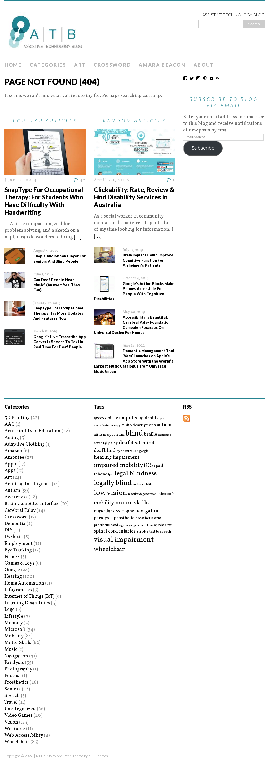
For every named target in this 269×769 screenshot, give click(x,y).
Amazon (13, 451)
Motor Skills (17, 642)
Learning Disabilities (27, 603)
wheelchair (109, 549)
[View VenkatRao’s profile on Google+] (218, 78)
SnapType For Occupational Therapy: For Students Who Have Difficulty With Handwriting (43, 201)
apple (160, 419)
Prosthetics (16, 682)
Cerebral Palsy (19, 510)
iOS (148, 465)
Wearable (14, 729)
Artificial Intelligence (27, 484)
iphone (100, 474)
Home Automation (24, 583)
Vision (11, 722)
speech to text (163, 525)
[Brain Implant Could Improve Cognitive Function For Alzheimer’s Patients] (104, 260)
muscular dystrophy (114, 511)
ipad (158, 466)
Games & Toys (19, 563)
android (148, 418)
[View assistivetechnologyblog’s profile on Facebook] (185, 78)
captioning (164, 435)
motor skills (132, 503)
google (143, 451)
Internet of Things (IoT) (29, 596)
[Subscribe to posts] (186, 418)
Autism (12, 490)
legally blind (113, 483)
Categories (48, 65)
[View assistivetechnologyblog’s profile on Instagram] (198, 78)
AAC (9, 424)
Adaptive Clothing (24, 444)
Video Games (18, 715)
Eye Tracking (18, 550)
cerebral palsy (106, 443)
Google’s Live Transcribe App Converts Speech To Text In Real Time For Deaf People (59, 341)
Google (12, 570)
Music (10, 649)
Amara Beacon (162, 65)
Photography (18, 669)
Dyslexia (13, 537)
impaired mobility (118, 465)
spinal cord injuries (115, 531)
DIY (8, 530)
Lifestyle (13, 616)
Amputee (14, 457)
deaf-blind (142, 443)
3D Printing (17, 418)
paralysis (103, 518)
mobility (104, 503)
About (204, 65)
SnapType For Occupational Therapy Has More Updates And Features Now (58, 313)
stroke (142, 531)
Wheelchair (16, 742)
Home (13, 65)
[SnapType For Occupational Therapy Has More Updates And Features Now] (14, 313)
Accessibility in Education (32, 431)
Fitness (12, 557)
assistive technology (107, 425)
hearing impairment (116, 457)
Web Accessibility (23, 735)
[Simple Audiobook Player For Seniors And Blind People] (14, 260)
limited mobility (143, 484)
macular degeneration (142, 494)
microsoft (165, 494)
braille (150, 434)
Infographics (18, 590)
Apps (9, 470)
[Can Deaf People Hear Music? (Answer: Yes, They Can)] (14, 284)
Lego (9, 609)
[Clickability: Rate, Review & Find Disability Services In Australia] (134, 171)
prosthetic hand (106, 525)
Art (80, 65)
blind (134, 433)
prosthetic (124, 518)
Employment (18, 543)
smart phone (145, 525)
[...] (77, 237)
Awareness (16, 497)
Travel (11, 702)
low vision (110, 493)
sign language (127, 525)
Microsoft (14, 629)
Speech (12, 696)
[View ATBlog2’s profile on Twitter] (192, 78)
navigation (147, 511)
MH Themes (98, 755)
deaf (124, 443)
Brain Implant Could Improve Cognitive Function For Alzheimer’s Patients (148, 260)
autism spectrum (109, 434)
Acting (11, 438)
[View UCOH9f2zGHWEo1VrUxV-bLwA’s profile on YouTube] (211, 78)
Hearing (13, 576)
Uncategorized (20, 709)
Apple (10, 464)
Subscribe (202, 148)
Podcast (12, 676)
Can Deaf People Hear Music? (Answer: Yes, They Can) (56, 284)
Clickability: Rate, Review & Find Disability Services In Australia (134, 197)
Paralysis (14, 662)
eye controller (127, 451)
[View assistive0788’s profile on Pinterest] (205, 78)
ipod (110, 475)
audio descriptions (138, 425)
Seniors (12, 689)
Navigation (16, 656)
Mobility (13, 636)
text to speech (160, 532)
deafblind (105, 450)
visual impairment (124, 540)
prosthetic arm (148, 518)
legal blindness (136, 473)
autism (164, 425)
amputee (129, 418)
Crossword (112, 65)
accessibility (106, 418)
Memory (13, 623)
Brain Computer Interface (31, 503)
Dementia (14, 523)
